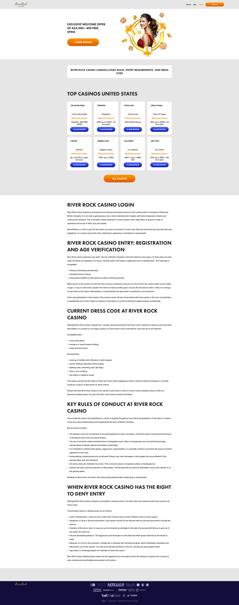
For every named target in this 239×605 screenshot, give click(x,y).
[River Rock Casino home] (21, 4)
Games (188, 5)
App (194, 5)
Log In (200, 5)
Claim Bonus (83, 42)
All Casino (119, 178)
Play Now (215, 4)
